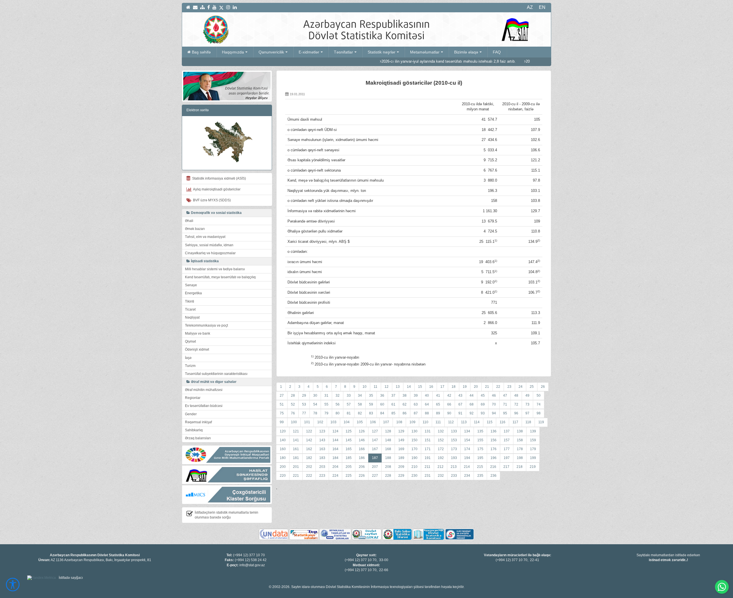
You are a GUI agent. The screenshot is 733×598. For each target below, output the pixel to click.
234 (467, 476)
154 (467, 440)
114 (477, 422)
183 (322, 458)
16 (431, 387)
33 (349, 396)
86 (405, 413)
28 (293, 396)
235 (480, 476)
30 (315, 396)
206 (362, 467)
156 (493, 440)
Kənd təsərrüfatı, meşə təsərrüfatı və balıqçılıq (220, 277)
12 (387, 387)
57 (349, 404)
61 (393, 404)
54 (315, 404)
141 (296, 440)
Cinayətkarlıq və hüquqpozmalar (210, 253)
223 (322, 476)
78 (315, 413)
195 (480, 458)
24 (521, 387)
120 (283, 431)
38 (405, 396)
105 (360, 422)
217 (506, 467)
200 (283, 467)
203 (322, 467)
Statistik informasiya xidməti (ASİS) (218, 178)
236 (493, 476)
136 (493, 431)
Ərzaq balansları (198, 438)
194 (467, 458)
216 (493, 467)
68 (472, 404)
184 (335, 458)
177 (507, 449)
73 (527, 404)
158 (520, 440)
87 (416, 413)
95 (505, 413)
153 (454, 440)
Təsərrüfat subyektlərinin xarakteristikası (216, 374)
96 (516, 413)
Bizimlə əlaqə (466, 52)
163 (322, 449)
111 (438, 422)
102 (320, 422)
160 (283, 449)
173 (454, 449)
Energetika (193, 293)
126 (362, 431)
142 (309, 440)
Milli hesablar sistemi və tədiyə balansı (215, 269)
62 (405, 404)
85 (393, 413)
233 (454, 476)
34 (360, 396)
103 (333, 422)
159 (533, 440)
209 (401, 467)
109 (412, 422)
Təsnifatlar (343, 52)
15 (420, 387)
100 (294, 422)
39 (416, 396)
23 (509, 387)
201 (296, 467)
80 (338, 413)
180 (283, 458)
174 (467, 449)
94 (494, 413)
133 (454, 431)
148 (388, 440)
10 (364, 387)
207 (375, 467)
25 (532, 387)
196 (493, 458)
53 (304, 404)
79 (326, 413)
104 (347, 422)
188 (388, 458)
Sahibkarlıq (194, 430)
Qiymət (190, 341)
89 (438, 413)
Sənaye (191, 285)
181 (296, 458)
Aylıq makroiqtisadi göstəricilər (216, 189)
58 (360, 404)
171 (428, 449)
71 (505, 404)
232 (441, 476)
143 (322, 440)
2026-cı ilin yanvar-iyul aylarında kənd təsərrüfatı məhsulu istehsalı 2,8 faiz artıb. (419, 61)
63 (416, 404)
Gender (191, 414)
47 (505, 396)
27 (282, 396)
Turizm (190, 366)
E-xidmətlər (309, 52)
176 (493, 449)
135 (480, 431)
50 (539, 396)
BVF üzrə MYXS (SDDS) (211, 200)
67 (460, 404)
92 (472, 413)
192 (441, 458)
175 (480, 449)
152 (441, 440)
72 (516, 404)
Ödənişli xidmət (197, 349)
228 (388, 476)
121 (296, 431)
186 (362, 458)
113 (464, 422)
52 (293, 404)
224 (335, 476)
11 (375, 387)
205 (349, 467)
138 (520, 431)
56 (338, 404)
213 (454, 467)
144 (335, 440)
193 (454, 458)
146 (362, 440)
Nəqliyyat (192, 317)
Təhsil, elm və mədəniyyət (205, 237)
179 (533, 449)
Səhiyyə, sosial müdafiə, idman (209, 245)
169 (401, 449)
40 (427, 396)
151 (428, 440)
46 (494, 396)
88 (427, 413)
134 (467, 431)
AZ (530, 7)
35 (371, 396)
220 (283, 476)
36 (382, 396)
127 (375, 431)
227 (375, 476)
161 (296, 449)
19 (465, 387)
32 (338, 396)
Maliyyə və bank (197, 333)
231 (428, 476)
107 (386, 422)
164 (335, 449)
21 (487, 387)
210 (414, 467)
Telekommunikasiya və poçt (206, 325)
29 (304, 396)
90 (449, 413)
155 (480, 440)
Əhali (189, 221)
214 (467, 467)
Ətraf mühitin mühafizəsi (203, 390)
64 (427, 404)
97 (527, 413)
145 (349, 440)
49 (527, 396)
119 (541, 422)
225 (349, 476)
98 (539, 413)
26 (543, 387)
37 (393, 396)
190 (414, 458)
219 (533, 467)
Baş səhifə (201, 52)
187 (375, 458)
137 (507, 431)
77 (304, 413)
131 (428, 431)
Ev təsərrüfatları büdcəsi (203, 406)
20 (476, 387)
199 (533, 458)
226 (362, 476)
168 (388, 449)
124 (335, 431)
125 (349, 431)
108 (399, 422)
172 (441, 449)
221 (296, 476)
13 (398, 387)
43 (460, 396)
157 (507, 440)
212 (441, 467)
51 (282, 404)
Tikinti (189, 301)
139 (533, 431)
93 (483, 413)
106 (373, 422)
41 (438, 396)
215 (480, 467)
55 (326, 404)
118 (528, 422)
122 (309, 431)
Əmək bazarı (195, 229)
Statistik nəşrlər (381, 52)
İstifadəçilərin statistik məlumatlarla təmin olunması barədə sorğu (226, 514)
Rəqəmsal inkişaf (198, 422)
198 (520, 458)
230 (414, 476)
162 (309, 449)
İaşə (188, 358)
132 (441, 431)
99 (282, 422)
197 (507, 458)
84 (382, 413)
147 (375, 440)
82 (360, 413)
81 (349, 413)
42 (449, 396)
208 (388, 467)
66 (449, 404)
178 (520, 449)
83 (371, 413)
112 (451, 422)
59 (371, 404)
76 (293, 413)
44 (472, 396)
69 (483, 404)
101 (307, 422)
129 (401, 431)
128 (388, 431)
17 (442, 387)
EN (542, 7)
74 (539, 404)
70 (494, 404)
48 (516, 396)
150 (414, 440)
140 (283, 440)
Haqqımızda (233, 52)
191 (428, 458)
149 (401, 440)
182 (309, 458)
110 (425, 422)
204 (335, 467)
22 (498, 387)
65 (438, 404)
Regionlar (192, 398)
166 (362, 449)
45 (483, 396)
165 (349, 449)
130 (414, 431)
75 (282, 413)
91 (460, 413)
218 (520, 467)
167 (375, 449)
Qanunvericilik (271, 52)
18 (454, 387)
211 (427, 467)
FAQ (497, 52)
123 (322, 431)
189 (401, 458)
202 (309, 467)
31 (326, 396)
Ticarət (190, 309)
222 (309, 476)
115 (489, 422)
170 (414, 449)
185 (349, 458)
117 (515, 422)
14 (409, 387)
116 (502, 422)
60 (382, 404)
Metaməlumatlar (425, 52)
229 (401, 476)
